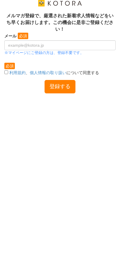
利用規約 (17, 72)
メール (10, 36)
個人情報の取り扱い (48, 72)
